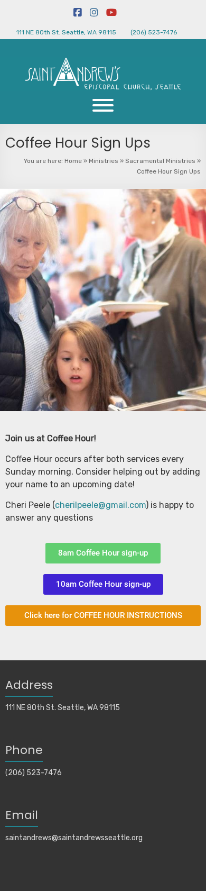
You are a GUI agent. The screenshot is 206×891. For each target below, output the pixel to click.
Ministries (103, 161)
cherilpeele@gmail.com (100, 505)
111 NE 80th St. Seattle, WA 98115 (66, 32)
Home (73, 161)
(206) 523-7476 (153, 32)
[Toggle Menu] (103, 105)
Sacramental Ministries (160, 161)
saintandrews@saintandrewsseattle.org (74, 837)
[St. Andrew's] (103, 44)
